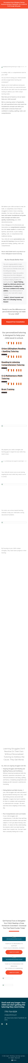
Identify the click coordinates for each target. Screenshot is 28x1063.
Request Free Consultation (14, 907)
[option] (8, 979)
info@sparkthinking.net (10, 1015)
